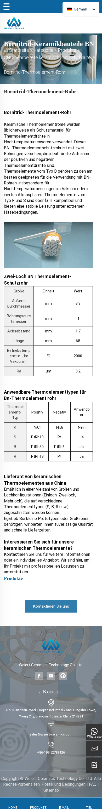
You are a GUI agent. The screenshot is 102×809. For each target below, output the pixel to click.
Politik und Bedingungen (64, 784)
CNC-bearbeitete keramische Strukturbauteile (49, 57)
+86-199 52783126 (51, 752)
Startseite (19, 50)
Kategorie (43, 50)
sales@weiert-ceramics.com (51, 734)
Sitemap (51, 790)
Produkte (67, 50)
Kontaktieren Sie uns (51, 606)
